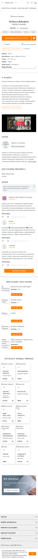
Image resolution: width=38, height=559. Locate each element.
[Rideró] (2, 2)
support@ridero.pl (16, 545)
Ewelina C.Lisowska (19, 24)
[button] (28, 44)
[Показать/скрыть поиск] (28, 3)
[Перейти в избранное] (31, 2)
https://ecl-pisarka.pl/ (18, 146)
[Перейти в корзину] (35, 2)
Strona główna (10, 3)
